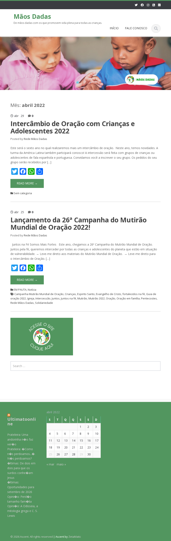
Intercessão (42, 298)
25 (50, 454)
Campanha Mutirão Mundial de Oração (39, 294)
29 (81, 454)
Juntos (56, 298)
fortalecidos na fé (133, 294)
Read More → (27, 183)
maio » (61, 464)
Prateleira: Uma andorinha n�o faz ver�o (20, 439)
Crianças (70, 294)
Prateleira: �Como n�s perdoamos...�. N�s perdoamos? (21, 454)
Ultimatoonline (21, 421)
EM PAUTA (20, 289)
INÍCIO (114, 28)
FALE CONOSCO (136, 28)
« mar (50, 464)
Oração (110, 298)
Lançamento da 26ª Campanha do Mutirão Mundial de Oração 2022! (78, 223)
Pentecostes (149, 298)
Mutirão (82, 298)
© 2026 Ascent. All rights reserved (31, 536)
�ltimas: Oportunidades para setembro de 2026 (20, 487)
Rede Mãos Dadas (35, 139)
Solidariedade (44, 303)
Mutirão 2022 (96, 298)
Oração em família (128, 298)
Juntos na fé (68, 298)
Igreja (30, 298)
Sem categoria (23, 193)
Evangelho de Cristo (108, 294)
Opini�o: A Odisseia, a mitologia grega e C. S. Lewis (22, 511)
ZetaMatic (74, 536)
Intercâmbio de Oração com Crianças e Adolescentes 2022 (72, 127)
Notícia (32, 289)
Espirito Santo (86, 294)
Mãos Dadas (32, 16)
